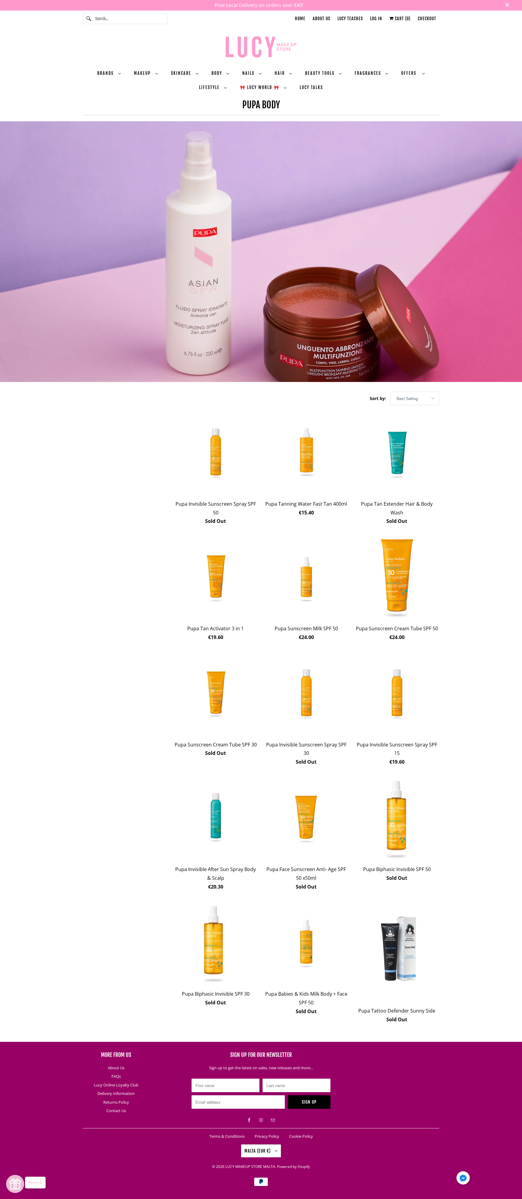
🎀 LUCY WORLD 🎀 (260, 87)
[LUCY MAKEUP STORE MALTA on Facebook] (249, 1120)
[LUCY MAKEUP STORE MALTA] (261, 48)
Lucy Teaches (350, 18)
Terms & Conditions (227, 1136)
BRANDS (106, 73)
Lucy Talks (311, 87)
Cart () (402, 18)
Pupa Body (261, 104)
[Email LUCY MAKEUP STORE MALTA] (273, 1120)
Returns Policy (116, 1102)
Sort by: (378, 398)
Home (300, 18)
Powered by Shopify (293, 1166)
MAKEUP (143, 73)
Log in (376, 18)
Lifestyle (210, 87)
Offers (410, 73)
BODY (217, 73)
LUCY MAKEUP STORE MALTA (250, 1166)
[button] (463, 1179)
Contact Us (116, 1110)
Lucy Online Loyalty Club (116, 1085)
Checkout (427, 18)
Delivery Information (116, 1093)
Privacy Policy (267, 1136)
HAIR (280, 73)
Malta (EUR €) (258, 1150)
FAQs (116, 1076)
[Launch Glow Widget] (15, 1184)
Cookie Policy (301, 1136)
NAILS (249, 73)
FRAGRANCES (368, 73)
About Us (321, 18)
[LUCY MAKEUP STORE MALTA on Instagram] (261, 1120)
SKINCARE (182, 73)
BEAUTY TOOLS (320, 73)
